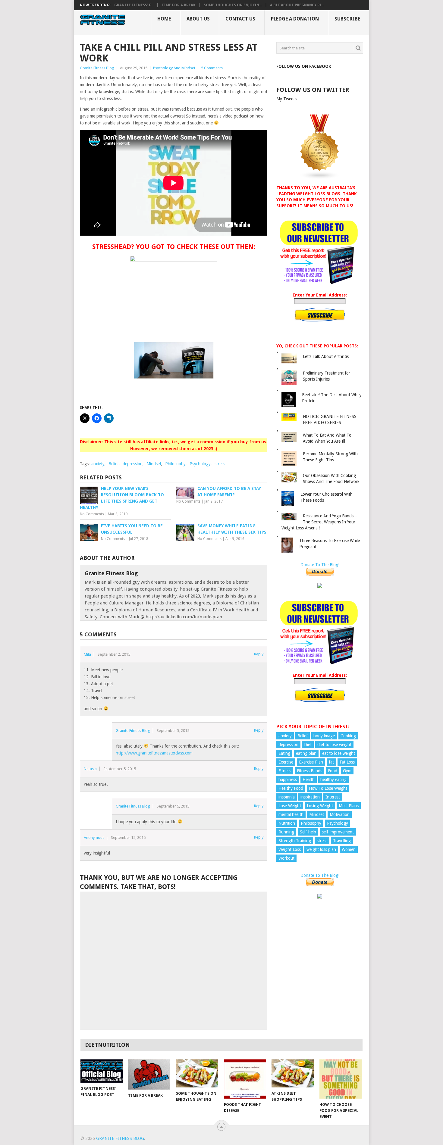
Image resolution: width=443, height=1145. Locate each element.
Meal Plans (349, 805)
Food (332, 770)
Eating (284, 753)
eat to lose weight (338, 753)
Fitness (284, 770)
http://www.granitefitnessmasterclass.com (154, 753)
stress (220, 463)
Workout (286, 858)
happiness (287, 779)
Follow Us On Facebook (303, 66)
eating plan (306, 753)
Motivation (340, 814)
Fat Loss (347, 762)
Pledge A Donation (295, 19)
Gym (347, 770)
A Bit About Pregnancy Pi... (297, 5)
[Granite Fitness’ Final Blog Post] (101, 1071)
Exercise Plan (311, 762)
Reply (258, 654)
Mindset (153, 463)
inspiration (310, 797)
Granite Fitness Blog (97, 68)
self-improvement (338, 832)
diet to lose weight (334, 744)
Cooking (348, 735)
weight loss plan (321, 849)
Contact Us (240, 19)
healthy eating (333, 779)
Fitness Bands (309, 770)
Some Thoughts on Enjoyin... (233, 5)
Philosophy (175, 463)
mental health (290, 814)
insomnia (286, 797)
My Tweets (286, 98)
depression (133, 463)
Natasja (90, 769)
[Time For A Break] (149, 1074)
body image (324, 735)
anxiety (98, 463)
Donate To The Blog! (319, 564)
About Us (198, 19)
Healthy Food (290, 788)
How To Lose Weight (328, 788)
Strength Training (294, 840)
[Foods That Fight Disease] (245, 1079)
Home (164, 19)
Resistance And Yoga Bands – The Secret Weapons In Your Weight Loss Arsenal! (319, 521)
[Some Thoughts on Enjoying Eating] (197, 1073)
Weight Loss (289, 849)
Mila (87, 654)
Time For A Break (179, 5)
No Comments (92, 514)
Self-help (308, 832)
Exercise (285, 762)
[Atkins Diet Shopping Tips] (293, 1073)
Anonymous (94, 837)
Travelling (342, 840)
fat (331, 762)
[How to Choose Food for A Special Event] (340, 1079)
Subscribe (347, 19)
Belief (113, 463)
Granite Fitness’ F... (133, 5)
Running (286, 832)
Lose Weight (289, 805)
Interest (332, 797)
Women (349, 849)
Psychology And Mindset (174, 68)
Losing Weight (320, 805)
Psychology (200, 463)
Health (309, 779)
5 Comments (212, 68)
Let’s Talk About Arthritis (326, 356)
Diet (308, 744)
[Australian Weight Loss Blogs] (319, 178)
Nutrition (286, 823)
